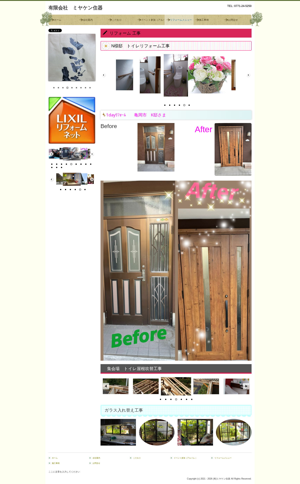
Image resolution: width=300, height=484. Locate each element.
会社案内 (88, 19)
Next (246, 386)
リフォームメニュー (181, 19)
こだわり (117, 19)
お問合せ (233, 19)
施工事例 (204, 19)
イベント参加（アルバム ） (152, 19)
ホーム (57, 19)
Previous (105, 386)
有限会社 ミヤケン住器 (75, 7)
